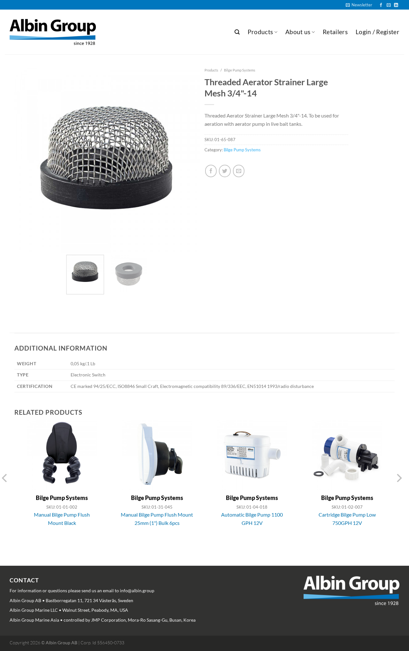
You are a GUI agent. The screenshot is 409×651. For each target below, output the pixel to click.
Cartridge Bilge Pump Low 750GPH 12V (347, 518)
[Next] (194, 149)
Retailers (335, 31)
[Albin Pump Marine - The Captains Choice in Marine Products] (53, 32)
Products (260, 31)
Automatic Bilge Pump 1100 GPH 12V (252, 518)
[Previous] (15, 149)
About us (298, 31)
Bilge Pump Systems (239, 70)
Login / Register (377, 31)
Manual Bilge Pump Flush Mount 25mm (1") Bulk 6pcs (157, 518)
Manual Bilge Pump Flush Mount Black (62, 518)
